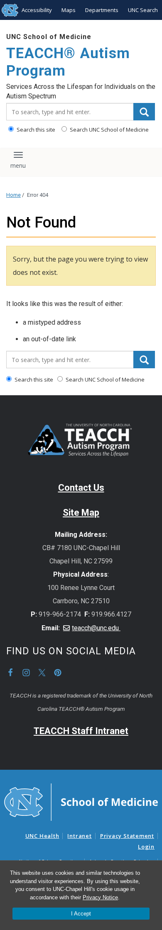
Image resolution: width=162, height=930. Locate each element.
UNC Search (143, 10)
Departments (101, 10)
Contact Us (81, 487)
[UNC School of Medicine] (81, 801)
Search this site (35, 129)
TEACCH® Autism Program (68, 62)
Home (13, 195)
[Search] (144, 111)
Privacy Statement (127, 835)
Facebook (10, 672)
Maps (68, 10)
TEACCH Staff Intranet (81, 731)
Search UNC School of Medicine (109, 129)
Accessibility (37, 10)
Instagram (26, 672)
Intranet (79, 835)
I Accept (81, 913)
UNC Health (42, 835)
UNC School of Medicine (48, 37)
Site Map (81, 512)
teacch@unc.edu (96, 628)
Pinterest (58, 672)
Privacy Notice (100, 897)
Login (146, 846)
